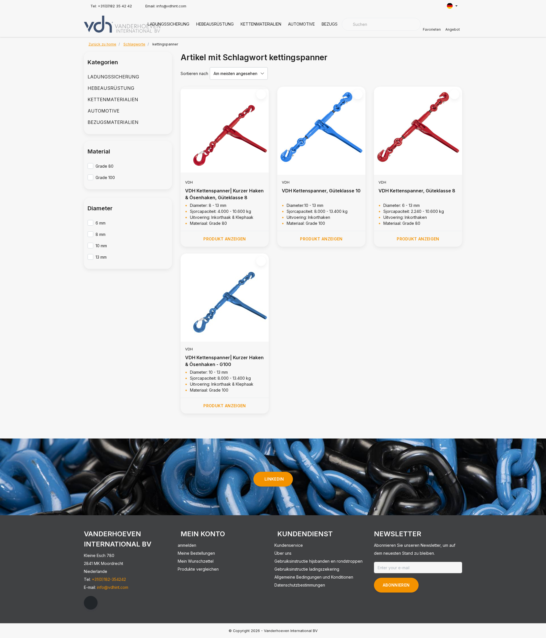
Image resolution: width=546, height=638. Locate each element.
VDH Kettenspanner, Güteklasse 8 (417, 191)
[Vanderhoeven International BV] (122, 23)
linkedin (274, 479)
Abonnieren (396, 585)
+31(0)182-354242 (109, 579)
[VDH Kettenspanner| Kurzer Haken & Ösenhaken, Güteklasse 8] (225, 131)
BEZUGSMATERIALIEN (113, 122)
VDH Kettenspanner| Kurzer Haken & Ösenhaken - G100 (224, 361)
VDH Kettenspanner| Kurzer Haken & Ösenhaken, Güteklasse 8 (224, 194)
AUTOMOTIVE (301, 24)
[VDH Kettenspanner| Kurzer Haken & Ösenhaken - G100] (225, 297)
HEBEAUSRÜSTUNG (215, 24)
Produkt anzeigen (224, 238)
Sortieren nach (194, 73)
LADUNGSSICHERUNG (168, 24)
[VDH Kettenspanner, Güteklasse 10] (321, 131)
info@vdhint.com (112, 587)
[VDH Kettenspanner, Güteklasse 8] (418, 131)
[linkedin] (91, 603)
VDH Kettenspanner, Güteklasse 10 (321, 191)
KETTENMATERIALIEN (261, 24)
